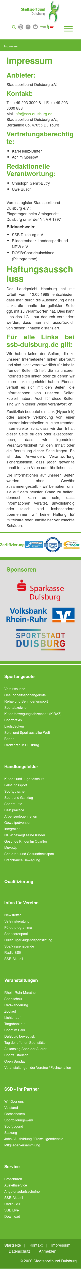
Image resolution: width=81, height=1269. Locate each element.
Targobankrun (14, 1023)
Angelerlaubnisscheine (22, 1191)
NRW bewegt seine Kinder (24, 834)
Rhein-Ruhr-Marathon (21, 992)
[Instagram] (20, 26)
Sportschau (13, 998)
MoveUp (10, 847)
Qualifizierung (18, 881)
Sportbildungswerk (18, 1120)
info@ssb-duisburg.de (33, 113)
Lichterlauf (12, 1017)
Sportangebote (19, 676)
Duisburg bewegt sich (21, 1036)
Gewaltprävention (17, 822)
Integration (12, 828)
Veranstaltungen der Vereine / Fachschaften (37, 1067)
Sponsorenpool (16, 933)
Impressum (60, 1245)
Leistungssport (15, 785)
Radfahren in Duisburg (21, 744)
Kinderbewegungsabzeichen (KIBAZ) (33, 713)
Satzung (10, 1132)
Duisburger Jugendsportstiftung (28, 939)
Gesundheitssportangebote (25, 694)
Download (12, 1216)
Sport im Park (14, 1029)
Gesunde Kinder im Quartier (25, 841)
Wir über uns (14, 1101)
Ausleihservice (15, 1185)
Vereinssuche (14, 688)
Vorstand (11, 1107)
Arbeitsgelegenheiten (20, 816)
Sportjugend (13, 1126)
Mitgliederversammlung (22, 1145)
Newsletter (12, 914)
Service (12, 1166)
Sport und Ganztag (18, 797)
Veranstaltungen (21, 980)
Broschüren (13, 1178)
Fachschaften (14, 1113)
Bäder (9, 738)
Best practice (14, 810)
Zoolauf (10, 1011)
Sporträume (13, 803)
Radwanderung (16, 1004)
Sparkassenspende (19, 946)
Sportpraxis (13, 719)
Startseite (12, 1245)
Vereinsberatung (17, 921)
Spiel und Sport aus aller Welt (27, 732)
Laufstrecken (14, 726)
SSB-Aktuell (13, 958)
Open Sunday (14, 1061)
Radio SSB (13, 952)
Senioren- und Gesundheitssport (29, 853)
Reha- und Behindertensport (26, 701)
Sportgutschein (15, 791)
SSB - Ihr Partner (21, 1089)
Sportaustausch (16, 1054)
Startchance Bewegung (22, 859)
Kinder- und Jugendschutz (24, 778)
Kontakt (36, 1245)
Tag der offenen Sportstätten (26, 1042)
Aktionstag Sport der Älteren (25, 1048)
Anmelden (47, 1251)
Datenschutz (19, 1251)
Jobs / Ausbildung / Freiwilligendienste (33, 1138)
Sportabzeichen (16, 707)
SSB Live (11, 1210)
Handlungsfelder (21, 766)
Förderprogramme (18, 927)
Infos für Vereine (21, 903)
